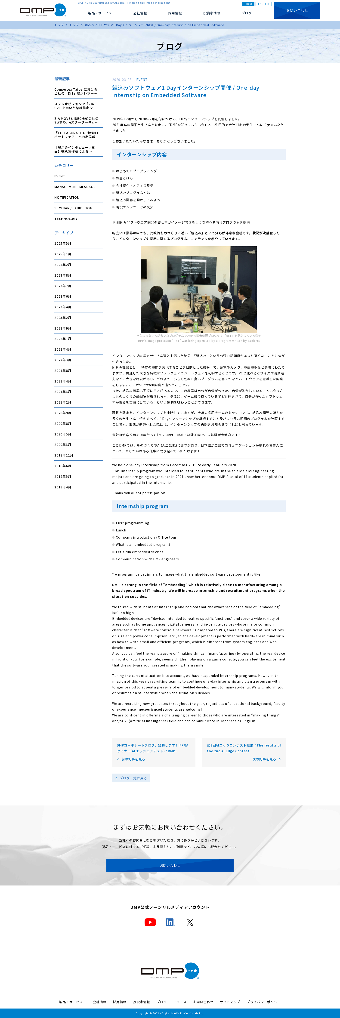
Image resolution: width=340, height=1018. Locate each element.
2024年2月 (62, 264)
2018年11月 (63, 455)
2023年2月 (62, 317)
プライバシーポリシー (264, 1002)
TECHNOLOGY (66, 218)
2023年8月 (62, 275)
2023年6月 (62, 296)
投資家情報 (211, 13)
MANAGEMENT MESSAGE (74, 186)
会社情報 (100, 1002)
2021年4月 (62, 381)
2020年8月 (62, 423)
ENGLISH (263, 4)
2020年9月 (62, 412)
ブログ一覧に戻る (133, 778)
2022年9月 (62, 328)
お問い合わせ (297, 10)
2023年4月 (62, 306)
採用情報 (175, 13)
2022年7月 (62, 338)
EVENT (59, 175)
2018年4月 (62, 486)
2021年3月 (62, 391)
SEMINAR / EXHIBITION (73, 207)
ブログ (247, 13)
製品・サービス (73, 1002)
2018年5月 (62, 476)
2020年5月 (62, 434)
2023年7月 (62, 285)
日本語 (248, 4)
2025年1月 (62, 253)
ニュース (180, 1002)
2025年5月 (62, 243)
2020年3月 (62, 444)
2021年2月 (62, 402)
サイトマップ (230, 1002)
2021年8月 (62, 370)
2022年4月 (62, 349)
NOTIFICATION (67, 197)
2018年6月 (62, 465)
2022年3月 (62, 359)
